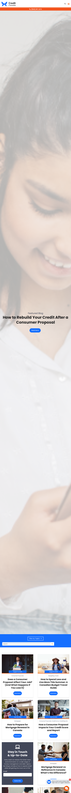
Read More (35, 330)
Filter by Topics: (35, 639)
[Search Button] (65, 4)
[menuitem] (35, 9)
